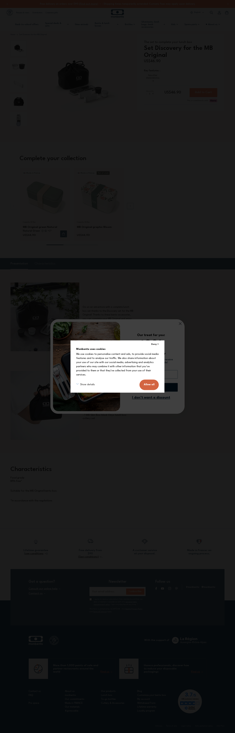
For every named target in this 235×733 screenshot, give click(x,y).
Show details (87, 384)
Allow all (149, 384)
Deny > (155, 344)
